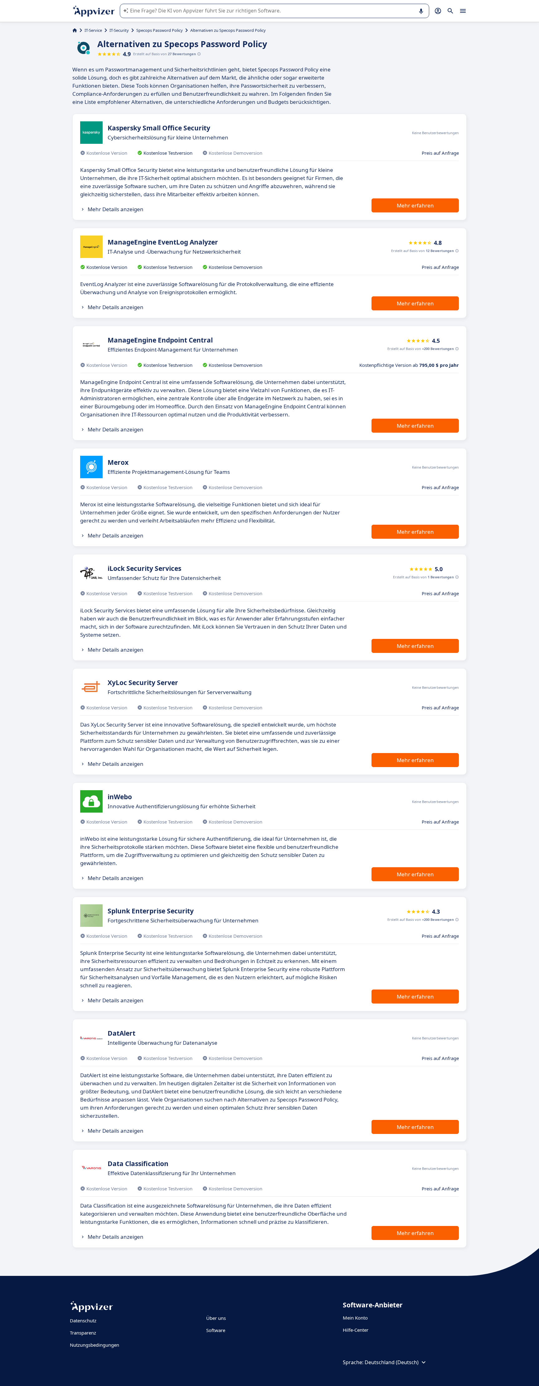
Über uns (216, 1318)
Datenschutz (83, 1320)
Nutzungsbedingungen (94, 1345)
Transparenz (83, 1333)
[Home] (74, 30)
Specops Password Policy (159, 30)
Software (215, 1330)
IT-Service (93, 30)
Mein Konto (355, 1318)
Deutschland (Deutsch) (392, 1362)
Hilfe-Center (355, 1330)
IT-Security (119, 30)
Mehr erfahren (415, 205)
